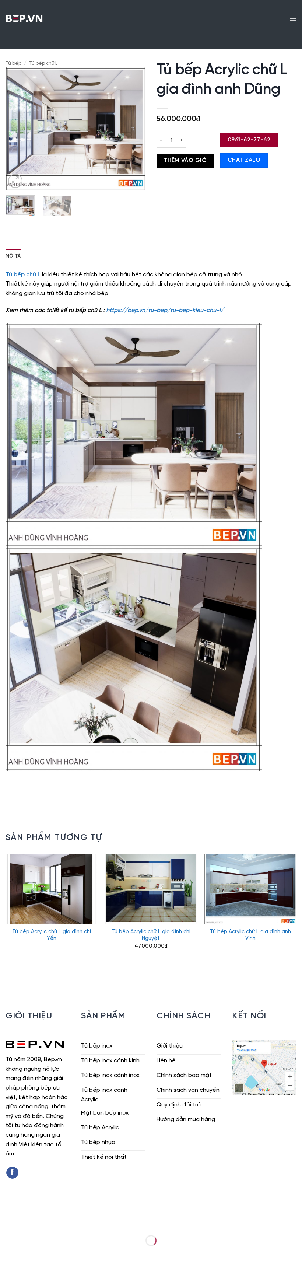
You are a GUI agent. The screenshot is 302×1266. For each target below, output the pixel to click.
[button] (292, 18)
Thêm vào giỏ (185, 161)
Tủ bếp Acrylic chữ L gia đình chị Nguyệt (151, 935)
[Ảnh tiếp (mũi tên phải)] (29, 1253)
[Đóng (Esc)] (72, 1222)
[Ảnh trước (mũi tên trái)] (7, 1253)
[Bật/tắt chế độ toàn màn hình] (29, 1222)
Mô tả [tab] (13, 256)
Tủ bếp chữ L (43, 63)
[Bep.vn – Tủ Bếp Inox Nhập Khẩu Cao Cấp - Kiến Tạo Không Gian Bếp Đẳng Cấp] (24, 18)
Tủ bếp (13, 63)
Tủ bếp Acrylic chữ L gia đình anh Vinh (250, 935)
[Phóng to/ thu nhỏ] (7, 1222)
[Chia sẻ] (50, 1222)
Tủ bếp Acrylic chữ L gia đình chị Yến (51, 935)
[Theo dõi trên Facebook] (12, 1173)
